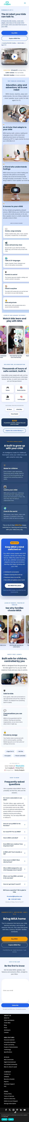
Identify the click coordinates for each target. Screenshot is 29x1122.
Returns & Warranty (9, 1098)
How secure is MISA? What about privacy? (11, 861)
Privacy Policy (8, 1094)
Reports (6, 1081)
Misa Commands (9, 1059)
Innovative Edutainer (10, 1042)
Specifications (8, 1052)
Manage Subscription (10, 1103)
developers (7, 1030)
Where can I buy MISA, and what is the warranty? (13, 877)
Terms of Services (9, 1096)
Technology (7, 1049)
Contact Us (7, 1074)
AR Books (6, 1057)
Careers (6, 1032)
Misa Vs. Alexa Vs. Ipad (10, 1067)
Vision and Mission (9, 1020)
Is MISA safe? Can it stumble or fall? (12, 853)
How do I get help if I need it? (12, 884)
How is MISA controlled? (10, 838)
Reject (11, 1119)
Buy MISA (14, 33)
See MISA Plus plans (14, 585)
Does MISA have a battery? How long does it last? (13, 845)
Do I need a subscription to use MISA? (12, 799)
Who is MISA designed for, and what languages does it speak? (12, 869)
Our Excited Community (10, 1064)
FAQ (5, 1086)
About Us (6, 1018)
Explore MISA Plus (14, 38)
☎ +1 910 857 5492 (14, 899)
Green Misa (7, 1023)
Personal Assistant (9, 1040)
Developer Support (9, 1084)
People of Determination (11, 1047)
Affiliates (6, 1076)
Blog (5, 1025)
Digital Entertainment (10, 1062)
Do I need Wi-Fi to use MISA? (12, 831)
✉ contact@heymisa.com (14, 896)
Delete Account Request (11, 1101)
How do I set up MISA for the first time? (12, 824)
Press (5, 1027)
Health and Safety (9, 1044)
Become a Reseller (9, 1079)
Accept (4, 1119)
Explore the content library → (14, 430)
